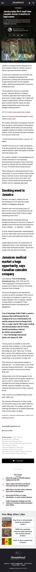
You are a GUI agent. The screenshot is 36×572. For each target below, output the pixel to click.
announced (10, 284)
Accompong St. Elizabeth (10, 439)
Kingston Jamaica (26, 451)
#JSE (29, 321)
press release (17, 98)
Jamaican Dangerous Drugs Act (12, 447)
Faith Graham (6, 445)
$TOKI (18, 313)
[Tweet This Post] (14, 35)
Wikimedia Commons (8, 417)
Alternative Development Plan (12, 441)
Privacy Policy (15, 565)
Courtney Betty (27, 443)
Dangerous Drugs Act (17, 204)
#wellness (14, 329)
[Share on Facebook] (10, 35)
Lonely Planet (6, 243)
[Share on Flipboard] (18, 35)
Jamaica (14, 445)
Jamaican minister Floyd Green (12, 449)
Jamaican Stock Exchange (10, 451)
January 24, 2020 (16, 337)
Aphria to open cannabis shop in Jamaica (19, 112)
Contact (23, 565)
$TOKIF (23, 313)
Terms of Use (28, 563)
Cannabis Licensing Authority (11, 443)
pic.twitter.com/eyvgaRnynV (12, 332)
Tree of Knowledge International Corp (14, 453)
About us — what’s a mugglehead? (13, 563)
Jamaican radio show (21, 183)
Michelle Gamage (19, 29)
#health (5, 329)
